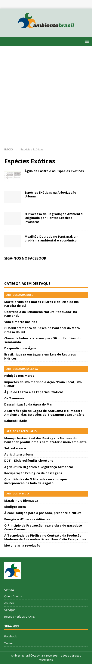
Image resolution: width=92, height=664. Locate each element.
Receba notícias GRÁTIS (19, 616)
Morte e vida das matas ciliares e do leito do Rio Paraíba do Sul (41, 304)
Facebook (10, 636)
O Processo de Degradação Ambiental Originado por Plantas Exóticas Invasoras (54, 218)
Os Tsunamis (14, 398)
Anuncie (9, 603)
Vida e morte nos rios (20, 322)
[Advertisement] (46, 98)
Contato (9, 589)
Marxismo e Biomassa (21, 500)
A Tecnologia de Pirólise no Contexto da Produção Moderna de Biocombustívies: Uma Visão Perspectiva (45, 537)
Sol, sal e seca (15, 448)
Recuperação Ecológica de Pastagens (33, 473)
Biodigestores (15, 507)
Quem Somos (13, 596)
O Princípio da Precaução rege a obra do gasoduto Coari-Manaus (43, 527)
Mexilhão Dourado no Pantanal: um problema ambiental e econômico (52, 238)
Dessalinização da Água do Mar (28, 404)
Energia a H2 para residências (27, 519)
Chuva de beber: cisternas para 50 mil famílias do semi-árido (42, 340)
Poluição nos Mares (19, 376)
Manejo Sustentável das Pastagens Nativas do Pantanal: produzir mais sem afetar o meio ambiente (45, 440)
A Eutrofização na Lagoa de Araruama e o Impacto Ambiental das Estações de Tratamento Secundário (44, 413)
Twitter (8, 643)
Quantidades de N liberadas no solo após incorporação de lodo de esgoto (36, 481)
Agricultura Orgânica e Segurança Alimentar (38, 467)
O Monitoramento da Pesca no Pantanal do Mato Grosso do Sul (42, 330)
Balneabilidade (15, 421)
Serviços (9, 610)
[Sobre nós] (12, 570)
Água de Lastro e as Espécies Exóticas (54, 171)
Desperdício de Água (20, 348)
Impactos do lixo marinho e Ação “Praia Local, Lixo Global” (43, 384)
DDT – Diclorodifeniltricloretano (28, 460)
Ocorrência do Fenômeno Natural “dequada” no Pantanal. (40, 314)
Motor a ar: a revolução (22, 545)
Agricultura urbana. (19, 454)
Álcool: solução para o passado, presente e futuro (43, 513)
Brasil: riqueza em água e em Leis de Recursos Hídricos (40, 356)
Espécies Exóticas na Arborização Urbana (50, 194)
